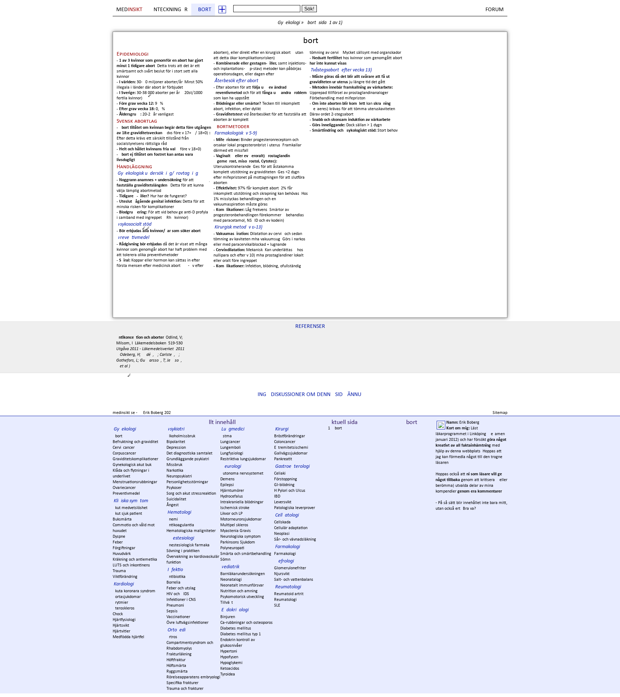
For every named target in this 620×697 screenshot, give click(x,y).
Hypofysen (229, 657)
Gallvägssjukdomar (290, 453)
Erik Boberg (153, 413)
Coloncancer (284, 442)
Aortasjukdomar (127, 597)
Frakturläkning (179, 654)
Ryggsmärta (177, 671)
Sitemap (500, 413)
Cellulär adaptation (290, 528)
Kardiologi (124, 584)
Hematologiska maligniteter (191, 531)
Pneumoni (175, 605)
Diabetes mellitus (235, 628)
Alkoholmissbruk (180, 436)
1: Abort (335, 428)
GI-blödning (284, 485)
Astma (226, 436)
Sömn (225, 559)
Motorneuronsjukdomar (241, 519)
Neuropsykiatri (179, 476)
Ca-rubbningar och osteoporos (246, 623)
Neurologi (231, 466)
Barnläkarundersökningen (242, 574)
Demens (227, 479)
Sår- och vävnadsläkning (295, 539)
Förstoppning (285, 479)
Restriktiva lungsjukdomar (243, 459)
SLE (277, 605)
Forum (494, 10)
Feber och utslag (181, 588)
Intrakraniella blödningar (241, 502)
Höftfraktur (175, 660)
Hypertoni (228, 651)
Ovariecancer (124, 488)
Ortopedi (176, 630)
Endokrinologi (235, 610)
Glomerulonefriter (290, 568)
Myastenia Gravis (235, 531)
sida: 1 (325, 22)
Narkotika (174, 470)
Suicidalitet (176, 499)
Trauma (119, 571)
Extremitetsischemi (291, 448)
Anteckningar (169, 10)
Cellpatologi (287, 515)
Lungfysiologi (231, 453)
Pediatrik (230, 567)
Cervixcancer (124, 448)
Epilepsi (227, 485)
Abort (203, 10)
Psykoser (174, 488)
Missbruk (174, 465)
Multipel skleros (234, 525)
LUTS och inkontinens (131, 565)
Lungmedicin (234, 429)
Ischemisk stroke (234, 508)
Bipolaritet (175, 442)
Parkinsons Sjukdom (237, 542)
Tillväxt (226, 603)
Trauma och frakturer (184, 689)
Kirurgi (281, 429)
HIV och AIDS (177, 594)
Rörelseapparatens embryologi (193, 677)
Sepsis (172, 611)
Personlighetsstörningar (187, 482)
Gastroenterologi (292, 466)
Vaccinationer (178, 617)
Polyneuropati (232, 548)
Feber (118, 542)
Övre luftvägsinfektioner (187, 623)
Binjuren (227, 617)
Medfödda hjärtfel (128, 637)
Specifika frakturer (182, 683)
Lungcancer (230, 442)
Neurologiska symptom (240, 536)
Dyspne (119, 536)
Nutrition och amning (239, 591)
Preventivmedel (126, 493)
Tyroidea (227, 674)
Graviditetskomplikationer (135, 459)
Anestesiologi (181, 538)
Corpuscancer (124, 453)
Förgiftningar (124, 548)
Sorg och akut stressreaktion (191, 493)
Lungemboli (230, 448)
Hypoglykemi (231, 663)
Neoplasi (282, 534)
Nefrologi (284, 561)
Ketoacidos (229, 669)
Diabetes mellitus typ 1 (240, 634)
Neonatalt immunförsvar (242, 585)
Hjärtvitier (121, 631)
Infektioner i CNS (181, 600)
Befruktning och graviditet (135, 442)
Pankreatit (283, 459)
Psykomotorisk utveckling (242, 597)
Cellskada (282, 522)
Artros (171, 637)
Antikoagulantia (180, 525)
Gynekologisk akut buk (132, 465)
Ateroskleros (124, 608)
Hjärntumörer (232, 491)
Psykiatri (176, 429)
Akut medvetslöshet (130, 508)
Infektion (176, 570)
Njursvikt (282, 574)
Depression (176, 448)
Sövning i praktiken (182, 551)
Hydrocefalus (231, 496)
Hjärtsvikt (121, 625)
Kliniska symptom (131, 501)
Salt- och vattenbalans (293, 580)
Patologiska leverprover (294, 508)
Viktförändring (125, 577)
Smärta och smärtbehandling (245, 554)
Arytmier (120, 603)
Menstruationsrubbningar (135, 482)
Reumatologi (288, 587)
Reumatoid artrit (289, 594)
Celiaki (280, 473)
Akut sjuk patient (127, 514)
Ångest (172, 505)
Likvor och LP (231, 514)
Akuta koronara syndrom (134, 591)
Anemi (172, 519)
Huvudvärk (122, 554)
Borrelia (173, 582)
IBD (277, 496)
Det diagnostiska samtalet (189, 453)
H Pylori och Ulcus (289, 491)
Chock (118, 614)
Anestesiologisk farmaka (188, 545)
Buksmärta (122, 519)
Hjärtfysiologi (124, 620)
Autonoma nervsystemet (241, 473)
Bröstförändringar (289, 436)
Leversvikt (282, 502)
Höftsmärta (176, 666)
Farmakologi (287, 547)
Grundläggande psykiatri (187, 459)
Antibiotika (175, 577)
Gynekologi (289, 22)
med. (129, 10)
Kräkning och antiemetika (135, 559)
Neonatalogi (231, 580)
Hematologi (179, 512)
